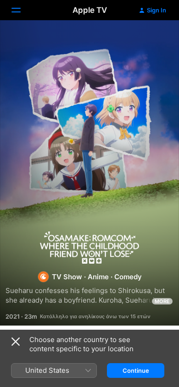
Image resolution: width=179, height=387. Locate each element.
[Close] (15, 341)
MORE (162, 301)
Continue (136, 370)
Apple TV (90, 10)
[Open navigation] (21, 10)
